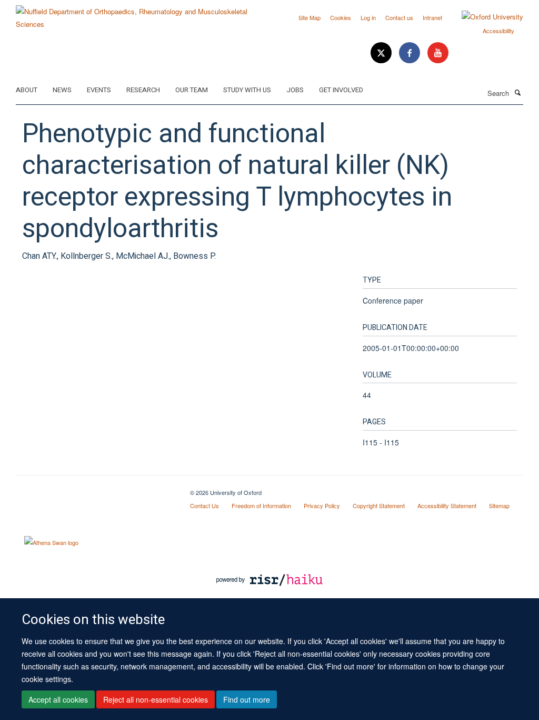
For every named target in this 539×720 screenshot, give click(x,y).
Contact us (399, 17)
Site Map (309, 17)
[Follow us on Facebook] (410, 53)
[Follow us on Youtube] (437, 53)
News (62, 90)
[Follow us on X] (382, 53)
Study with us (247, 90)
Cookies (340, 17)
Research (143, 90)
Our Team (191, 90)
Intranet (432, 17)
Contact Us (204, 505)
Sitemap (499, 505)
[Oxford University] (484, 17)
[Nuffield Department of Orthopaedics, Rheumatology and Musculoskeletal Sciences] (139, 14)
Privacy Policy (322, 505)
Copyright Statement (379, 505)
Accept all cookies (58, 699)
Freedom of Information (261, 505)
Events (99, 90)
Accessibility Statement (446, 505)
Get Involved (341, 90)
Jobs (295, 90)
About (26, 90)
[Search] (517, 92)
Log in (368, 17)
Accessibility (498, 30)
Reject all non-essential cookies (155, 699)
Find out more (246, 699)
